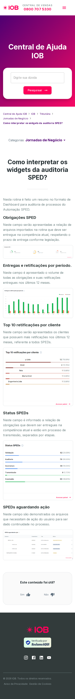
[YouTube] (49, 659)
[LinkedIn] (41, 659)
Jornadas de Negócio (15, 118)
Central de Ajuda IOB (15, 113)
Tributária (45, 113)
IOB (33, 113)
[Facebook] (33, 659)
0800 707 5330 (38, 9)
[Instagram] (26, 659)
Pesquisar (35, 90)
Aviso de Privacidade (16, 683)
